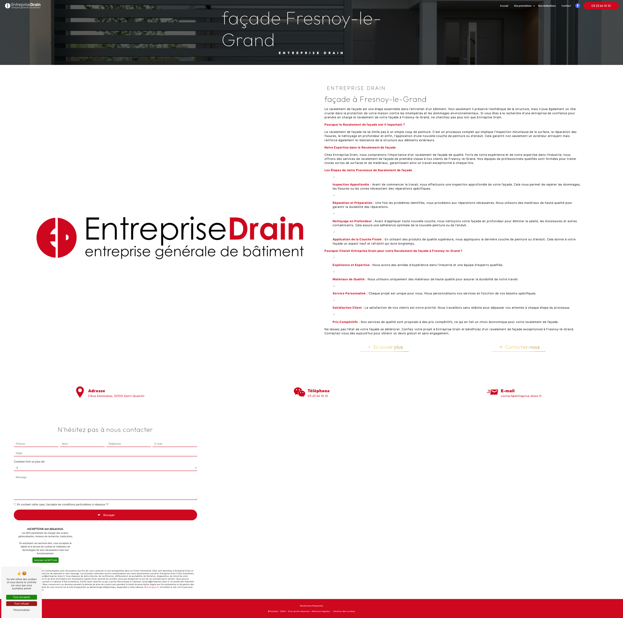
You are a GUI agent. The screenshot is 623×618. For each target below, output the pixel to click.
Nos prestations (522, 5)
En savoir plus (388, 347)
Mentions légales (321, 611)
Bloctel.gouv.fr (151, 587)
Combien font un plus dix (29, 461)
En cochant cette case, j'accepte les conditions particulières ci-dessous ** (63, 504)
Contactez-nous (522, 347)
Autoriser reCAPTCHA (45, 560)
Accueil (504, 5)
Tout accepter (21, 597)
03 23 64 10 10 (601, 6)
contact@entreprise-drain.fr (521, 396)
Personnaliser (21, 610)
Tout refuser (21, 603)
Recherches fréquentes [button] (311, 605)
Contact (566, 5)
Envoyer (109, 515)
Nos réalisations (547, 5)
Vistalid (274, 611)
